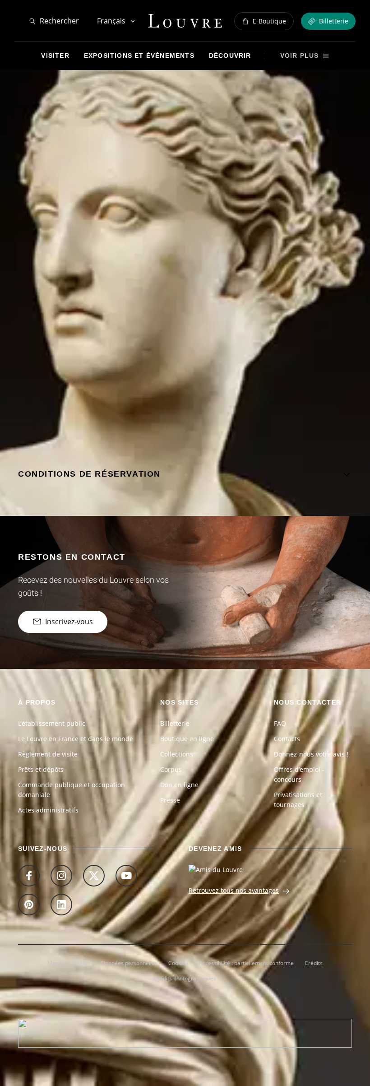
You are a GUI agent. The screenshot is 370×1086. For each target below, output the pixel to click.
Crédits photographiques (185, 978)
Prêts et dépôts (41, 769)
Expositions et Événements (73, 82)
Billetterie (175, 723)
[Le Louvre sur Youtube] (126, 875)
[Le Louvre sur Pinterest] (29, 904)
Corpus (171, 769)
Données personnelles (129, 963)
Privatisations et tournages (298, 799)
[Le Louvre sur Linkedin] (61, 904)
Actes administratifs (48, 810)
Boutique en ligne (187, 738)
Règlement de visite (48, 754)
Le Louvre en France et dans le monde (75, 738)
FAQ (280, 723)
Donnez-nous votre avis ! (311, 754)
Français (111, 21)
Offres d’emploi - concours (299, 774)
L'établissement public (51, 723)
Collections (176, 754)
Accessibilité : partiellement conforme (246, 963)
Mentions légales (68, 963)
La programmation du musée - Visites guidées (178, 82)
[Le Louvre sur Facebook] (29, 875)
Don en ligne (179, 784)
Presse (170, 800)
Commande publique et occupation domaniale (71, 789)
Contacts (287, 738)
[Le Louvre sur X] (94, 875)
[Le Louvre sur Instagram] (61, 875)
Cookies (178, 963)
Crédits (314, 963)
